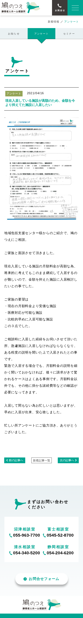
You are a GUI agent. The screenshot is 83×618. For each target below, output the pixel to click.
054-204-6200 (60, 553)
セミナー (69, 33)
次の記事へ (67, 460)
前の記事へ (16, 460)
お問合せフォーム (44, 579)
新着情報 (54, 21)
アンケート (41, 33)
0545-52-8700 (60, 535)
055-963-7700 (26, 535)
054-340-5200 (26, 553)
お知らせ (14, 33)
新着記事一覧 (41, 460)
